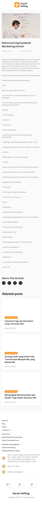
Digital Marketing (11, 318)
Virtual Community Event (10, 440)
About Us (5, 420)
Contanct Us (6, 430)
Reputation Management (10, 444)
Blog (3, 424)
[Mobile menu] (39, 5)
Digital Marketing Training (11, 451)
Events (4, 427)
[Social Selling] (21, 4)
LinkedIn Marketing (8, 447)
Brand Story (6, 434)
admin (9, 51)
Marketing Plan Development (12, 437)
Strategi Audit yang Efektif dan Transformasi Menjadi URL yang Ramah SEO (20, 359)
